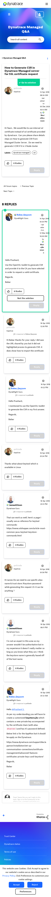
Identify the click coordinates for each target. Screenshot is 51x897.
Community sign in (39, 14)
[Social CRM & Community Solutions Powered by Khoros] (42, 816)
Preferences (25, 891)
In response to (26, 334)
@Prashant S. (18, 709)
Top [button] (3, 815)
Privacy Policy (8, 875)
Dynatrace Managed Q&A (14, 58)
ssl (34, 153)
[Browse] (10, 14)
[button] (16, 885)
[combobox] (25, 39)
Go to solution (28, 82)
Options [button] (47, 58)
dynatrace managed (21, 153)
